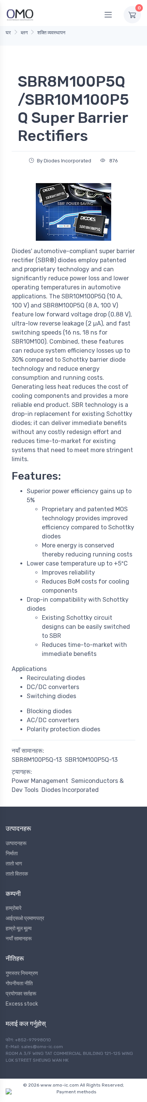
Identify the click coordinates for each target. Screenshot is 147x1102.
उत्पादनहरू (16, 843)
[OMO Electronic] (20, 14)
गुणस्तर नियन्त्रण (22, 973)
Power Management (40, 780)
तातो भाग (14, 864)
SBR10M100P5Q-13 (91, 759)
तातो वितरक (17, 874)
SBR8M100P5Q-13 (37, 759)
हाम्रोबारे (13, 908)
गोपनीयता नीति (19, 983)
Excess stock (22, 1004)
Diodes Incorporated (70, 789)
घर (8, 32)
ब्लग (24, 32)
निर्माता (12, 853)
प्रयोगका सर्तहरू (21, 993)
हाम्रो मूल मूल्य (19, 928)
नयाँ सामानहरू (19, 938)
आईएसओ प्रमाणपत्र (25, 918)
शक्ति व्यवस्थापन (51, 32)
